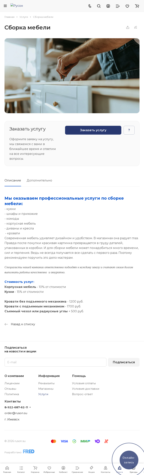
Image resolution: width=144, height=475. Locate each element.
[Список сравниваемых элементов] (118, 6)
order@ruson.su (15, 413)
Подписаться (124, 362)
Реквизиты (46, 383)
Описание (12, 180)
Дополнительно (39, 180)
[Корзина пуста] (137, 6)
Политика (11, 394)
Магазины (45, 388)
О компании (14, 376)
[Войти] (108, 6)
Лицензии (12, 383)
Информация (49, 376)
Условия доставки (85, 388)
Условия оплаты (84, 383)
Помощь (79, 376)
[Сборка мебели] (72, 112)
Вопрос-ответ (82, 394)
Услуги (43, 394)
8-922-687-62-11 (16, 407)
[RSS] (136, 27)
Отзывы (10, 388)
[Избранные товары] (127, 6)
